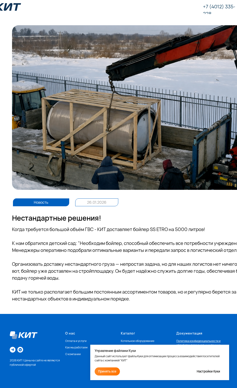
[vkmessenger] (20, 350)
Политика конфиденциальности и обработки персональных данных (198, 343)
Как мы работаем (76, 347)
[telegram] (13, 350)
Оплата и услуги (76, 341)
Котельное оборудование (137, 341)
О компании (73, 354)
